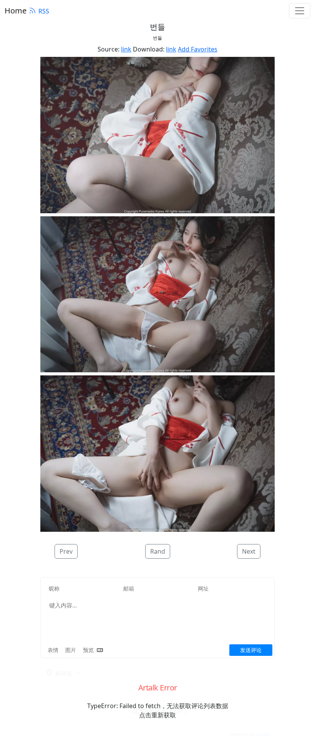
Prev (66, 551)
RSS (43, 11)
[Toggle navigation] (299, 10)
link (126, 49)
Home (16, 10)
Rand (157, 551)
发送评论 (251, 650)
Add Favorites (197, 49)
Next (248, 551)
